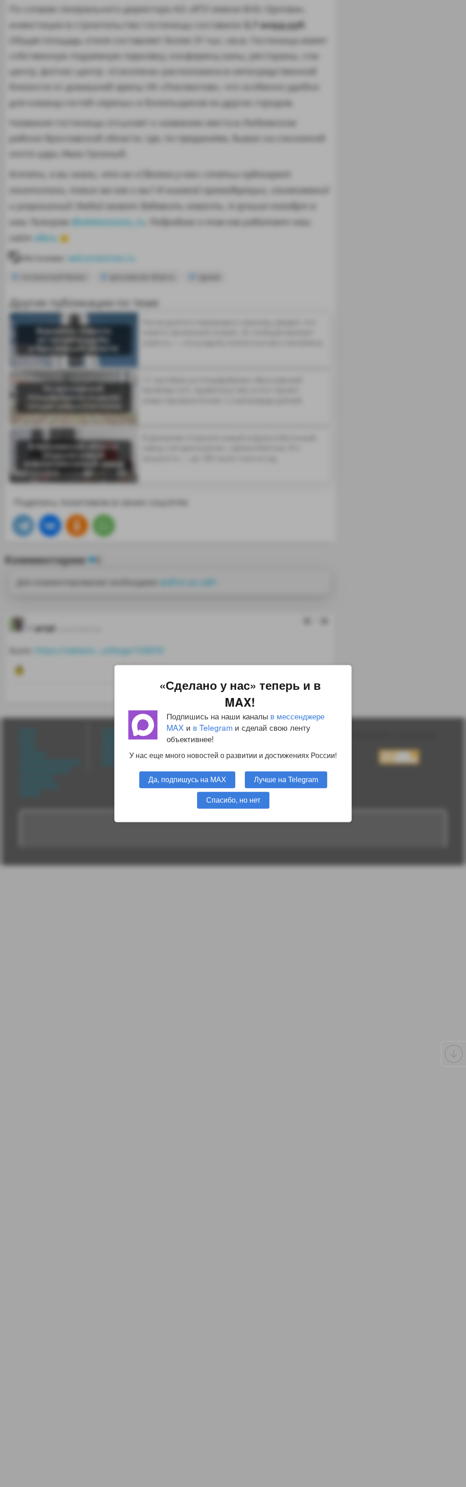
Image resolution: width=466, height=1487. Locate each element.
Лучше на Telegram (286, 779)
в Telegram (213, 727)
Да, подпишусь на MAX (187, 779)
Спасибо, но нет (233, 800)
